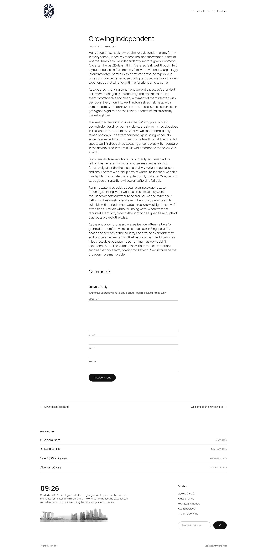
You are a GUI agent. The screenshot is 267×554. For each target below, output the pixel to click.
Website (92, 361)
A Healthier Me (50, 449)
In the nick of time (188, 513)
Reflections (110, 46)
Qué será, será (50, 440)
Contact (222, 11)
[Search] (220, 525)
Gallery (210, 11)
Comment (94, 299)
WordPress (222, 545)
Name (92, 335)
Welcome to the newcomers (207, 406)
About (200, 11)
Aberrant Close (50, 467)
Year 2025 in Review (54, 458)
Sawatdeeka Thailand (56, 406)
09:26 (49, 488)
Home (191, 11)
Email (92, 348)
